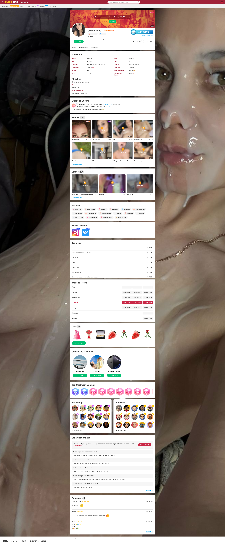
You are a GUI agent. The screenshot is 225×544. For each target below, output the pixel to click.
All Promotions (32, 6)
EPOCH (32, 538)
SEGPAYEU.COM (40, 538)
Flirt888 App (52, 6)
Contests (42, 6)
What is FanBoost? (147, 35)
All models (5, 6)
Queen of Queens (107, 104)
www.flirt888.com (21, 538)
